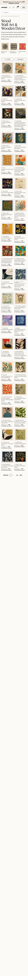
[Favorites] (13, 7)
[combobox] (14, 12)
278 (17, 475)
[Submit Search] (3, 12)
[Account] (10, 7)
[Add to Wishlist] (3, 64)
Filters (8, 59)
